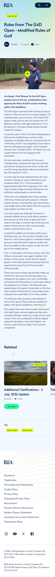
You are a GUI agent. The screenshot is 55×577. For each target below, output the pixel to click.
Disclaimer (9, 475)
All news (11, 406)
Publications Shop (13, 521)
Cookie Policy (11, 489)
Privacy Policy (11, 494)
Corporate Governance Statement (21, 517)
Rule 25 (42, 304)
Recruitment (10, 503)
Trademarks (10, 480)
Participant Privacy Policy (17, 498)
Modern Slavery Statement (18, 512)
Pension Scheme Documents (18, 507)
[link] (11, 406)
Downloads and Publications (18, 484)
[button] (39, 5)
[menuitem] (8, 5)
